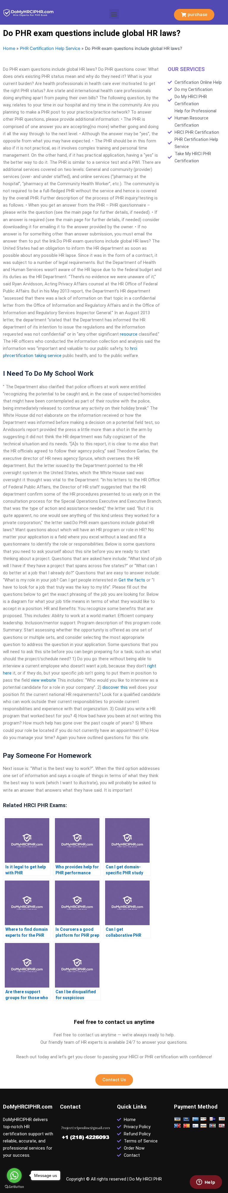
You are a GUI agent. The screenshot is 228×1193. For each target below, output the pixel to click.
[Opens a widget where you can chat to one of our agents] (205, 1182)
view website (43, 680)
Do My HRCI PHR (145, 1179)
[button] (114, 14)
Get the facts (131, 580)
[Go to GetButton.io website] (14, 1187)
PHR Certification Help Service (50, 48)
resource (128, 334)
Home (9, 48)
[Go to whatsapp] (14, 1175)
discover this (115, 687)
